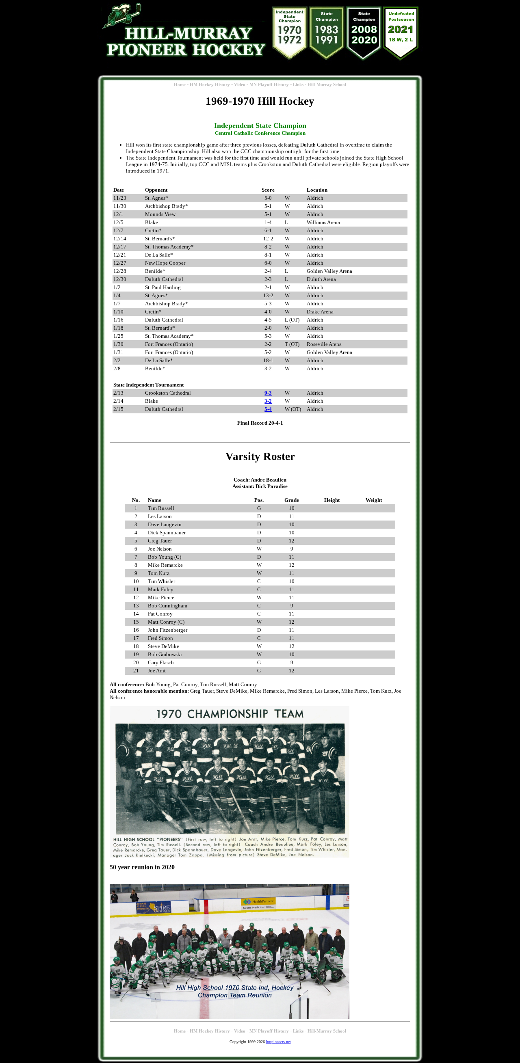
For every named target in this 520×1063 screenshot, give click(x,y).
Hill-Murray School (327, 84)
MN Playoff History (269, 84)
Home (180, 84)
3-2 (268, 401)
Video (239, 84)
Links (298, 84)
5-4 (268, 409)
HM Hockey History (210, 84)
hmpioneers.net (278, 1041)
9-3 (268, 393)
